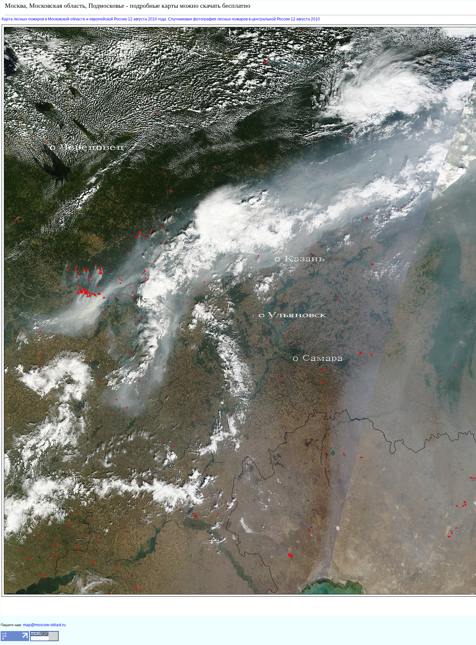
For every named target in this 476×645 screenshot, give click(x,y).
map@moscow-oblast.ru (44, 625)
